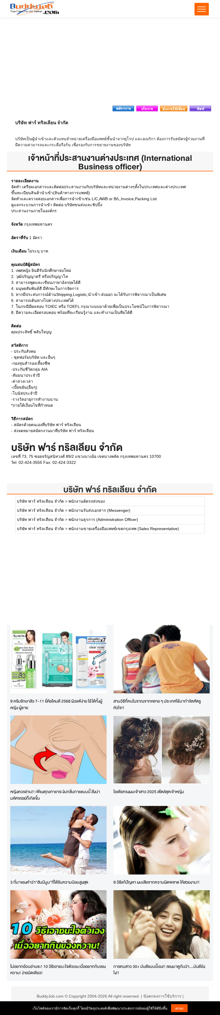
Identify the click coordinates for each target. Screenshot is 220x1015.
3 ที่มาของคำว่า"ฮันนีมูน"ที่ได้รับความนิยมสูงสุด (49, 882)
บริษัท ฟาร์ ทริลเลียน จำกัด (110, 489)
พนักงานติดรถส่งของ (86, 501)
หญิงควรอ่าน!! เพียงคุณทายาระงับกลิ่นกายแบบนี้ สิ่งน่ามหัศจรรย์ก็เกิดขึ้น (55, 794)
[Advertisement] (110, 63)
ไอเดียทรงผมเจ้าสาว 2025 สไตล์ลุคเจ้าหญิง (148, 791)
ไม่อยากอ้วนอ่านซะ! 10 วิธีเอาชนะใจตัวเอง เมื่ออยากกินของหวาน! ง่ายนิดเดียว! (58, 969)
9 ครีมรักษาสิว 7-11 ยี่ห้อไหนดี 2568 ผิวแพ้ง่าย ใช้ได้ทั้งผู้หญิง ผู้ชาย (56, 704)
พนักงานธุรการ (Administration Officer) (103, 519)
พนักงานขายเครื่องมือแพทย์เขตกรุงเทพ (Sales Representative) (123, 528)
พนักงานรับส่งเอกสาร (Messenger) (99, 510)
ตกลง (179, 1008)
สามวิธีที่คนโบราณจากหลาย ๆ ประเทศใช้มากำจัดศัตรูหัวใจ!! (157, 704)
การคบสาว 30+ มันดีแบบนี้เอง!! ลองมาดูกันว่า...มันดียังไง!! (159, 969)
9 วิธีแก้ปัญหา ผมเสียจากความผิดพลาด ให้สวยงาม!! (156, 882)
